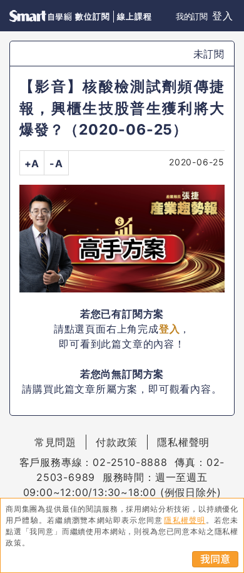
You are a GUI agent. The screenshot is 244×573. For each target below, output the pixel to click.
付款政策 (117, 442)
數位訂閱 (92, 16)
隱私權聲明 (183, 442)
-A (56, 163)
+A (32, 163)
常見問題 (55, 442)
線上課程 (134, 16)
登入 (222, 15)
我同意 (215, 559)
